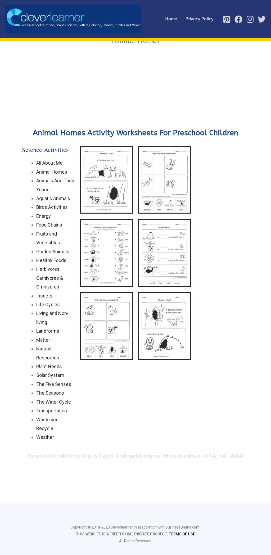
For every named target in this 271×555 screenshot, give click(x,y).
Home (171, 18)
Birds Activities (52, 207)
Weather (45, 437)
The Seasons (50, 393)
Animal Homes (51, 172)
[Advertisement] (135, 86)
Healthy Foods (51, 260)
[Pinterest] (227, 19)
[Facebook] (238, 19)
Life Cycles (48, 304)
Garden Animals (52, 251)
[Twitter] (262, 19)
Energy (43, 216)
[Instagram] (250, 19)
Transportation (51, 410)
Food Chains (49, 225)
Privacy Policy (199, 18)
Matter (43, 340)
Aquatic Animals (53, 198)
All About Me (49, 163)
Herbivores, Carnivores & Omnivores (49, 278)
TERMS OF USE (182, 534)
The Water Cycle (53, 402)
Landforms (47, 331)
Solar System (50, 375)
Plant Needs (49, 366)
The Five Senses (53, 384)
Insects (44, 296)
